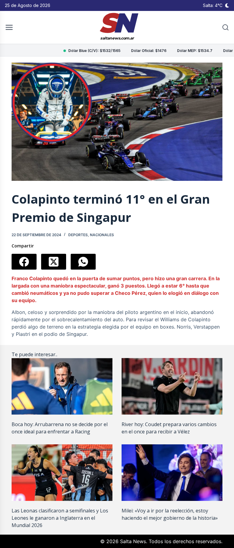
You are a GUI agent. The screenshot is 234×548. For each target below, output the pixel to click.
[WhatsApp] (83, 262)
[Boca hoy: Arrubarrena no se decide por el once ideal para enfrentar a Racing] (62, 386)
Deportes (78, 235)
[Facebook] (24, 262)
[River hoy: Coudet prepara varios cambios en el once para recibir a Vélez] (172, 386)
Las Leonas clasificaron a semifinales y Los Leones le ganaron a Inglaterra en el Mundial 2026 (60, 518)
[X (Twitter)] (53, 262)
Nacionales (102, 235)
